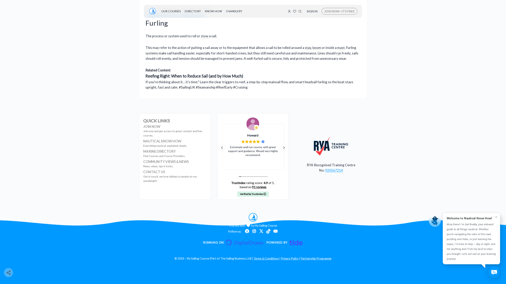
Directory (193, 11)
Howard (253, 135)
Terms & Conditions (266, 258)
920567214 (334, 170)
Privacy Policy (289, 258)
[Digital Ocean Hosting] (233, 242)
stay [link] (308, 48)
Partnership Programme (316, 258)
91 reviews (259, 187)
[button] (284, 148)
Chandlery (234, 11)
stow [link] (204, 36)
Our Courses (171, 11)
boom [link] (316, 48)
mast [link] (341, 48)
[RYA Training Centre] (331, 146)
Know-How (213, 11)
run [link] (338, 53)
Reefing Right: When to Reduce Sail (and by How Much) (194, 76)
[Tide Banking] (284, 242)
